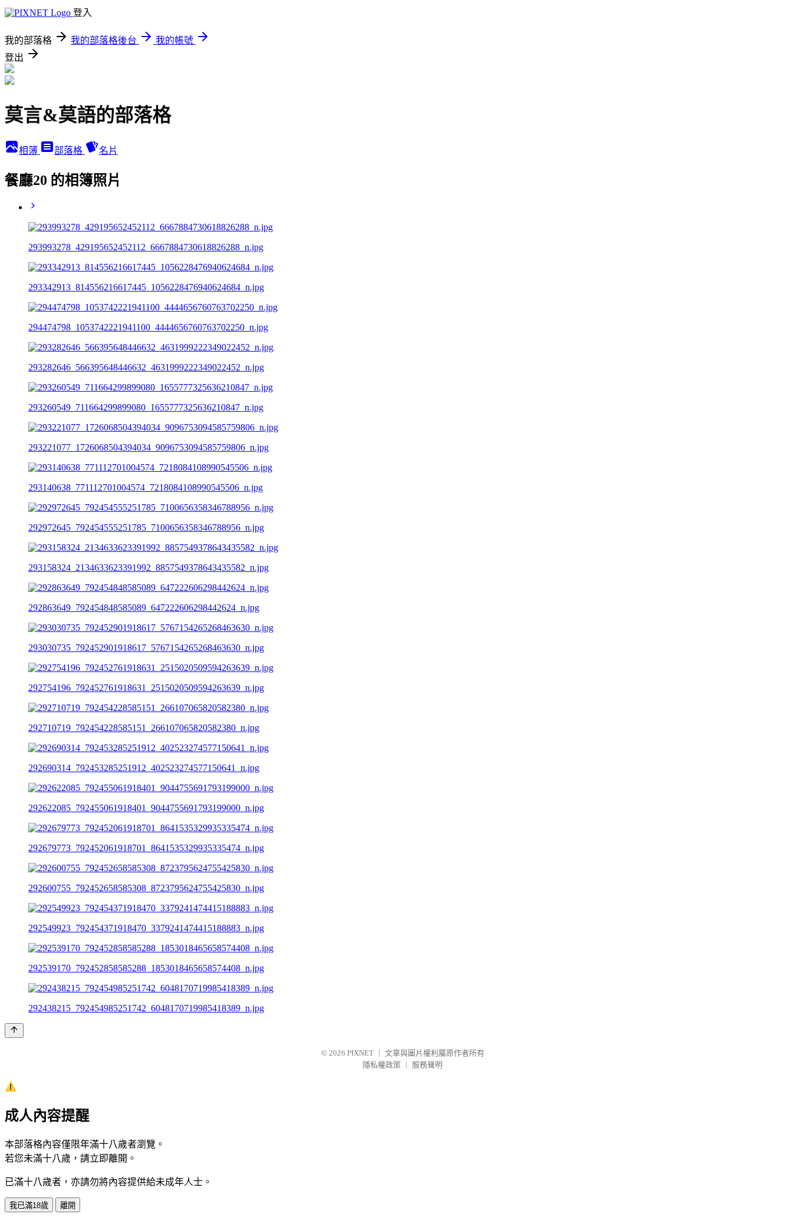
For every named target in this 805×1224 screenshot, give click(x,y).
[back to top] (14, 1030)
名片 (108, 150)
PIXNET (360, 1052)
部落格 (69, 150)
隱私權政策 (381, 1064)
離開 (67, 1205)
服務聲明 (427, 1064)
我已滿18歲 (28, 1205)
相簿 (29, 150)
